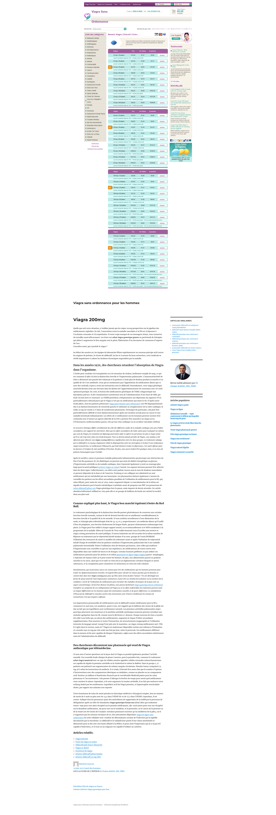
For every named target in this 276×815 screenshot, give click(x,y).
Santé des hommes (92, 768)
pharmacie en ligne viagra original (131, 555)
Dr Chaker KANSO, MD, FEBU (112, 771)
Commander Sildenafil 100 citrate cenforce (186, 348)
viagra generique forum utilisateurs (149, 585)
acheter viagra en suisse (109, 467)
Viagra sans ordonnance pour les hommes (106, 303)
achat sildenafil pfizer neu (84, 488)
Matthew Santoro (86, 764)
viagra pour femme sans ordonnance (124, 404)
